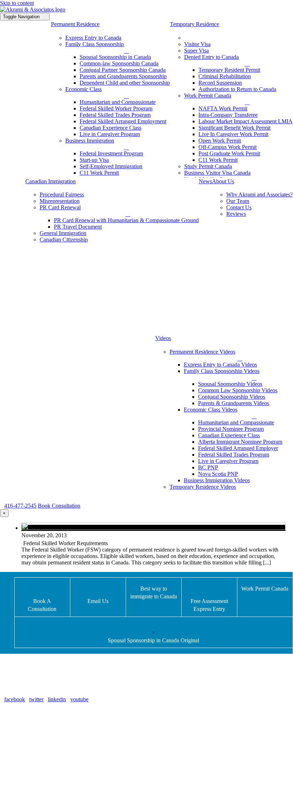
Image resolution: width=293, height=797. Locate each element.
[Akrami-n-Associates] (32, 9)
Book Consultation (59, 506)
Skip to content (17, 3)
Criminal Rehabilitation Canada (49, 777)
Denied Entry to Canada (41, 723)
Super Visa (26, 768)
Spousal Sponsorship (37, 741)
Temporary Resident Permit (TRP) (53, 732)
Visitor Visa (27, 759)
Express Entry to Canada (42, 750)
